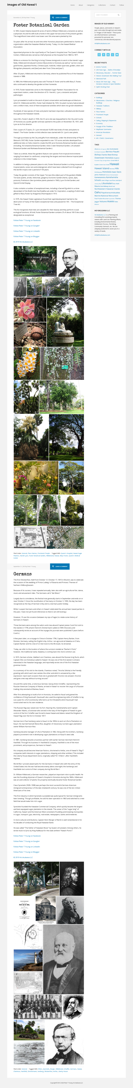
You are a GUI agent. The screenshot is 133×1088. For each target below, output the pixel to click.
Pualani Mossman (103, 198)
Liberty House (63, 1071)
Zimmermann (32, 1071)
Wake (116, 202)
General (24, 553)
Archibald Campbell (100, 152)
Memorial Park (101, 79)
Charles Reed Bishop (109, 154)
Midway (105, 186)
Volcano (103, 201)
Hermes (112, 169)
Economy (99, 123)
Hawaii (56, 556)
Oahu (98, 192)
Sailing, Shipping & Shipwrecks (106, 120)
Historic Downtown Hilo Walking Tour (108, 76)
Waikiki (110, 201)
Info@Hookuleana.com (102, 43)
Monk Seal (112, 186)
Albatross (97, 149)
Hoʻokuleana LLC (100, 215)
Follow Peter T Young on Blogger (26, 236)
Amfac (55, 1071)
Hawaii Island (102, 168)
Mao (114, 183)
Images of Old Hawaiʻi (22, 4)
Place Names (32, 553)
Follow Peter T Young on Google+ (27, 226)
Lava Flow (112, 180)
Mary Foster (64, 556)
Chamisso (17, 1071)
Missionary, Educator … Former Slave (108, 73)
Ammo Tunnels (101, 67)
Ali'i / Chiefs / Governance (104, 138)
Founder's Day (98, 160)
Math (117, 184)
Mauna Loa (99, 186)
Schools (99, 118)
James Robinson (100, 175)
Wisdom (97, 204)
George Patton (107, 160)
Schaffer (66, 1069)
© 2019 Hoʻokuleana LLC (23, 242)
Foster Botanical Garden (41, 25)
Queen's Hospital (66, 553)
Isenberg (40, 1071)
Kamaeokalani (114, 175)
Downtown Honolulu (104, 157)
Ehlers (40, 1069)
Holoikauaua (98, 172)
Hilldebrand (50, 556)
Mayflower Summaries (103, 129)
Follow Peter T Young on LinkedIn (27, 231)
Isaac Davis (116, 172)
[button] (35, 261)
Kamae (108, 175)
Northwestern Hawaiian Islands (107, 189)
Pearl (96, 198)
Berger (52, 1069)
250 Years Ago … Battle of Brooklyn (108, 70)
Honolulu (106, 171)
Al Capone (103, 149)
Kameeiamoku (100, 177)
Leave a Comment (61, 17)
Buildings (99, 98)
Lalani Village (105, 180)
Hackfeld (24, 1071)
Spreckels (46, 1069)
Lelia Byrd (118, 180)
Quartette (112, 198)
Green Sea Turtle (104, 164)
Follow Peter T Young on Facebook (27, 220)
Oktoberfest (48, 1071)
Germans (23, 574)
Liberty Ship (98, 183)
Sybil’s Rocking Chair (103, 87)
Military (98, 109)
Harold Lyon (24, 556)
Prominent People (44, 553)
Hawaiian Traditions (103, 106)
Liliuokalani (107, 183)
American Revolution (103, 132)
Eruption (116, 158)
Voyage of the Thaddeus (104, 126)
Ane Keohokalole (112, 149)
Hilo (117, 168)
